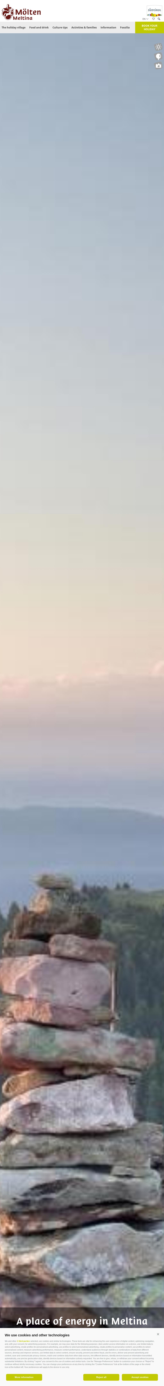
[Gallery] (158, 66)
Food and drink (39, 27)
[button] (158, 1334)
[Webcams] (158, 56)
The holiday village (13, 27)
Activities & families (84, 27)
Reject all (101, 1377)
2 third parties (23, 1341)
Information (108, 27)
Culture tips (60, 27)
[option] (82, 700)
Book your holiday (149, 27)
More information (24, 1377)
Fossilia (125, 27)
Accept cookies (139, 1377)
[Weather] (158, 47)
